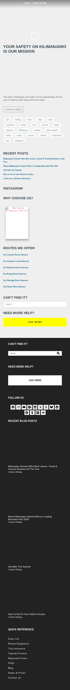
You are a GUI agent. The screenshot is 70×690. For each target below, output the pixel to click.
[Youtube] (24, 407)
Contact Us (14, 677)
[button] (35, 36)
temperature (56, 135)
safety (19, 135)
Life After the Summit (12, 170)
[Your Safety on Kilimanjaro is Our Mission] (35, 74)
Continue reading (13, 109)
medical (37, 130)
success (31, 135)
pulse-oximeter (52, 130)
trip (7, 141)
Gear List (13, 638)
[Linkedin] (35, 407)
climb (40, 120)
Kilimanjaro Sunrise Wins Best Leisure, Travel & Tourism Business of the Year (32, 467)
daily (50, 120)
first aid (45, 125)
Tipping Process (17, 653)
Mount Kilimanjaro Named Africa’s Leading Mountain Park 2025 (30, 166)
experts (23, 125)
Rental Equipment (18, 643)
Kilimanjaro (23, 130)
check (29, 120)
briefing (18, 120)
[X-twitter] (40, 407)
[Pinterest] (26, 412)
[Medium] (37, 412)
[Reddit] (57, 407)
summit (43, 135)
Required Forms (17, 658)
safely (8, 135)
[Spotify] (29, 407)
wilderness (19, 141)
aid (7, 120)
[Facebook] (13, 407)
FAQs (11, 663)
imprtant (9, 130)
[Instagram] (18, 407)
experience (10, 125)
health (56, 125)
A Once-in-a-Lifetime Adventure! (17, 178)
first (34, 125)
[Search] (58, 353)
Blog (10, 668)
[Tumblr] (32, 412)
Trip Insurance (16, 648)
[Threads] (46, 407)
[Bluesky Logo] (51, 407)
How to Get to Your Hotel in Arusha (18, 174)
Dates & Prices (17, 673)
